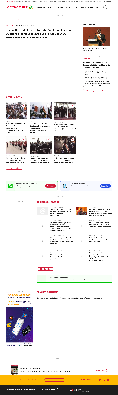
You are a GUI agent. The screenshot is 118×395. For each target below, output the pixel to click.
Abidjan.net (17, 1)
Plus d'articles (45, 269)
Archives (86, 94)
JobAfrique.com (98, 1)
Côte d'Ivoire (87, 7)
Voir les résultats (100, 90)
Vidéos (22, 19)
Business (52, 7)
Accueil (8, 19)
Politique (31, 19)
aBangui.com (88, 1)
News (60, 7)
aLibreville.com (78, 1)
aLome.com (53, 1)
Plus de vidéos (14, 168)
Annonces (40, 7)
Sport (68, 7)
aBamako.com (26, 1)
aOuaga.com (35, 1)
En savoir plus (100, 370)
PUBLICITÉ (58, 15)
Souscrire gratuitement (54, 380)
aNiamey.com (61, 1)
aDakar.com (69, 1)
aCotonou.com (44, 1)
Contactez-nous (50, 389)
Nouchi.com (107, 1)
